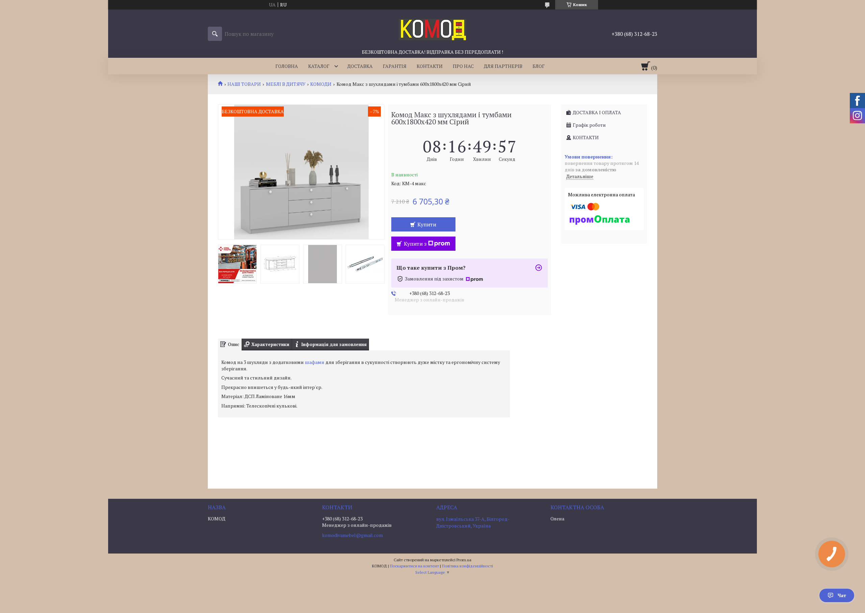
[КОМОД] (432, 29)
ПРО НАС (463, 66)
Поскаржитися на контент (414, 565)
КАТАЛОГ (318, 66)
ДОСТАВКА (360, 66)
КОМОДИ (320, 84)
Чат (842, 595)
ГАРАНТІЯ (394, 66)
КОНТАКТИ (430, 66)
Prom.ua (463, 559)
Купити (426, 224)
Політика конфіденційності (467, 565)
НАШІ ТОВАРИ (244, 84)
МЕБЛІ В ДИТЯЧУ (285, 84)
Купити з (415, 243)
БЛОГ (539, 66)
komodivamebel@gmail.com (352, 535)
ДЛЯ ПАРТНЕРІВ (503, 66)
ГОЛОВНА (286, 66)
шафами (314, 362)
